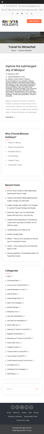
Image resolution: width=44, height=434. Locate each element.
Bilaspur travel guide (18, 82)
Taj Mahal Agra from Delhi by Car (18, 230)
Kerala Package (12, 307)
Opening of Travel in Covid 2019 (18, 329)
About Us (16, 413)
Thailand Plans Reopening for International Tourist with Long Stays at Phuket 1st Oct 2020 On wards (22, 222)
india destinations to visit (16, 77)
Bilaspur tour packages (20, 81)
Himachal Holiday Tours (13, 87)
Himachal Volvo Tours (22, 91)
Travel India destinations (21, 94)
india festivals (12, 294)
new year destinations (15, 316)
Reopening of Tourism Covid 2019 (19, 338)
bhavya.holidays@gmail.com (30, 6)
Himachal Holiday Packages (25, 85)
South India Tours (13, 343)
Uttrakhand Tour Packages (16, 369)
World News (11, 374)
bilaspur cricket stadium (16, 79)
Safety (24, 413)
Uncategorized (12, 365)
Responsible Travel (30, 416)
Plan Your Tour (34, 21)
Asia (8, 276)
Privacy (36, 413)
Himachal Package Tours (21, 88)
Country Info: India (22, 420)
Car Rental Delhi (12, 281)
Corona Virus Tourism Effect (17, 285)
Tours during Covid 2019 (15, 356)
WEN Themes (27, 430)
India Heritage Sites (14, 298)
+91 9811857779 (11, 6)
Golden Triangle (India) (15, 234)
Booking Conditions (15, 416)
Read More (9, 117)
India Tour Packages (21, 93)
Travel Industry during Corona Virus (19, 360)
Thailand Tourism (13, 347)
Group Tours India (20, 84)
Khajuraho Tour (12, 312)
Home (9, 413)
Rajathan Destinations (15, 334)
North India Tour (13, 325)
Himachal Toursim (16, 90)
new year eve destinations (16, 321)
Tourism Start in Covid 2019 (17, 352)
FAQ (30, 413)
